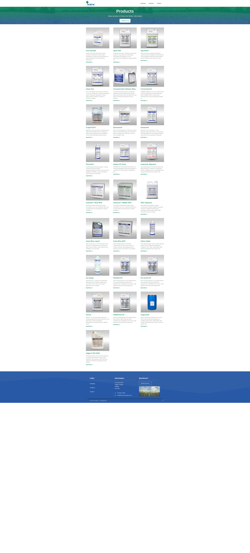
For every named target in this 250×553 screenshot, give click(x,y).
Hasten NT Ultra (119, 164)
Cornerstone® (146, 89)
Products (151, 3)
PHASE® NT (117, 278)
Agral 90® (117, 50)
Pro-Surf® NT (146, 278)
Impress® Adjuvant (148, 164)
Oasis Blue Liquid (93, 241)
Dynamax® (117, 127)
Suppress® (145, 315)
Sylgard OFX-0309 (93, 353)
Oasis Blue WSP (119, 241)
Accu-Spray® (91, 50)
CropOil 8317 (91, 127)
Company (143, 3)
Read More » (89, 62)
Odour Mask (145, 241)
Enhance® (145, 127)
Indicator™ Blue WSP (94, 202)
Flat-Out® (90, 164)
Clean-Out (90, 89)
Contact (159, 3)
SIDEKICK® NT (118, 315)
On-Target (90, 278)
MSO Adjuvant (146, 202)
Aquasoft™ (145, 50)
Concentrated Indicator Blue (124, 89)
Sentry (88, 315)
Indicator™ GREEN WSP (122, 202)
